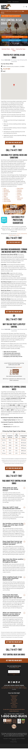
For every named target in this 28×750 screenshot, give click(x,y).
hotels (10, 235)
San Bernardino (15, 688)
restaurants (24, 233)
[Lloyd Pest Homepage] (6, 6)
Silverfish (19, 191)
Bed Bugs (6, 190)
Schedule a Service (15, 40)
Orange (16, 686)
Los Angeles (24, 688)
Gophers (6, 198)
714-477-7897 (15, 43)
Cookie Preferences (14, 711)
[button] (14, 84)
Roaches (19, 190)
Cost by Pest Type (20, 49)
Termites (19, 194)
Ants (5, 188)
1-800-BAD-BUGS (14, 716)
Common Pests (6, 49)
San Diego (11, 686)
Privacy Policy (13, 741)
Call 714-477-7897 (14, 150)
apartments (16, 235)
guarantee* (19, 367)
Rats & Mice (20, 188)
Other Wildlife (7, 201)
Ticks (18, 196)
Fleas (5, 196)
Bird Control (7, 191)
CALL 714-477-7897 (14, 238)
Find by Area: (6, 686)
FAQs (14, 50)
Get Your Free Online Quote (14, 36)
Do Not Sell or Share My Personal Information (14, 709)
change (16, 667)
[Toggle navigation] (23, 6)
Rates (12, 49)
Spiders (19, 193)
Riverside (20, 686)
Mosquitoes (7, 199)
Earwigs (6, 194)
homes (18, 233)
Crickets (6, 193)
